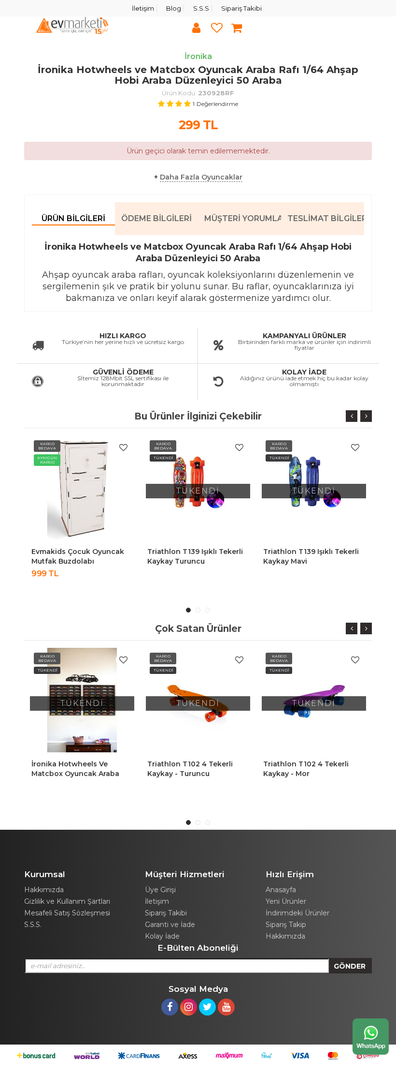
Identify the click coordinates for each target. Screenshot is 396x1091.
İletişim (143, 8)
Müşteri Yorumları (242, 218)
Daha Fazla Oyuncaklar (201, 177)
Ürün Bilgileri (73, 218)
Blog (173, 8)
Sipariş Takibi (241, 8)
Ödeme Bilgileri (156, 218)
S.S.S (201, 8)
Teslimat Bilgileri (325, 218)
